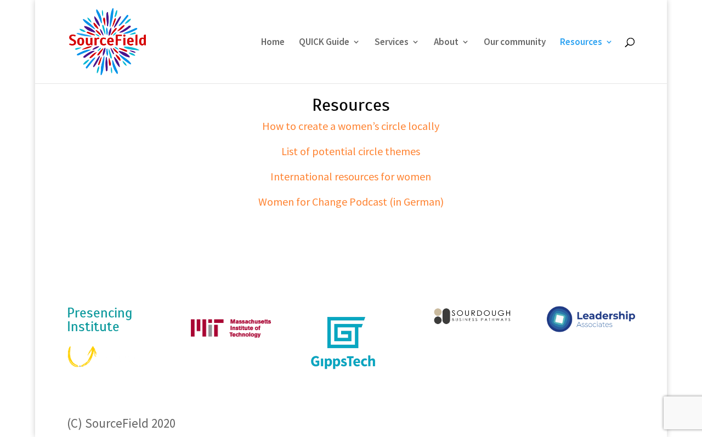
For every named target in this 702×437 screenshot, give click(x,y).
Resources (581, 43)
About (446, 43)
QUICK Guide (324, 43)
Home (273, 43)
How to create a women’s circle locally (350, 126)
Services (392, 43)
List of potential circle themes (350, 151)
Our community (515, 43)
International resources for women (350, 176)
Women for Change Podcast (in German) (351, 201)
